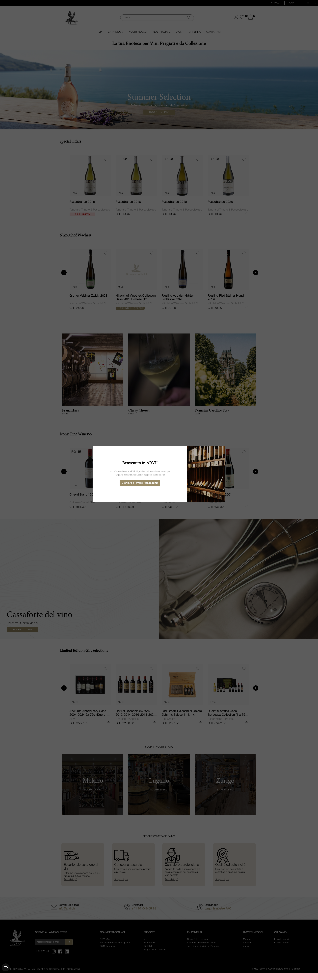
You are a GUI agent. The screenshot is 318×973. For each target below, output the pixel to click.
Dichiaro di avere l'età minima (140, 482)
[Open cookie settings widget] (6, 967)
